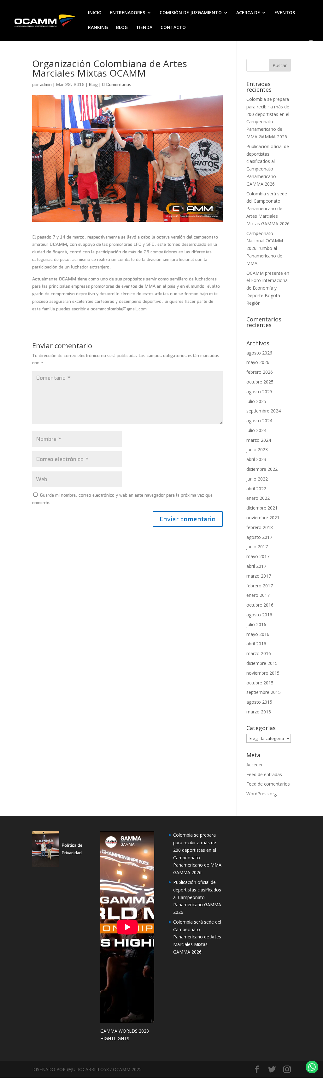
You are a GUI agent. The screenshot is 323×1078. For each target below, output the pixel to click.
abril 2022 (256, 489)
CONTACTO (173, 27)
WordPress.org (261, 794)
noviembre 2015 (262, 673)
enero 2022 (258, 498)
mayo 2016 (257, 634)
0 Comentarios (116, 84)
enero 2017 (258, 595)
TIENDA (144, 27)
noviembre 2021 (262, 518)
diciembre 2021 (262, 508)
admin (46, 84)
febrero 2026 (259, 372)
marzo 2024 (258, 440)
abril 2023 (256, 459)
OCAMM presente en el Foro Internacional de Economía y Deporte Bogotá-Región (267, 288)
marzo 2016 (258, 653)
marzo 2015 (258, 712)
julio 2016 (256, 624)
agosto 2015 (259, 702)
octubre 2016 (259, 605)
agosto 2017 (259, 537)
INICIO (95, 12)
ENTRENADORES (127, 12)
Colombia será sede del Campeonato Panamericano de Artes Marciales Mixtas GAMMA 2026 (268, 209)
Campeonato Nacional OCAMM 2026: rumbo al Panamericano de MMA (264, 248)
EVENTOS (284, 12)
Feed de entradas (264, 774)
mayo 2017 (257, 556)
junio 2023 (257, 450)
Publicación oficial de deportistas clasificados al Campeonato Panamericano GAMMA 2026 (197, 897)
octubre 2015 (259, 683)
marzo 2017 (258, 576)
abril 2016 (256, 644)
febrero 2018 (259, 527)
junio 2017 (257, 547)
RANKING (98, 27)
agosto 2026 (259, 353)
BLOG (122, 27)
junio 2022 (257, 479)
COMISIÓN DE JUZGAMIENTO (191, 12)
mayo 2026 (257, 362)
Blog (93, 84)
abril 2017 (256, 566)
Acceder (254, 765)
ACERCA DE (248, 12)
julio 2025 (256, 401)
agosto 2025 (259, 392)
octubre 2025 (259, 382)
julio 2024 (256, 430)
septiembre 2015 (263, 692)
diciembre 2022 (262, 469)
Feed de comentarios (268, 784)
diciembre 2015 (262, 663)
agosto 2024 (259, 421)
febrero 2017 (259, 586)
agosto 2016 (259, 615)
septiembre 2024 (263, 411)
